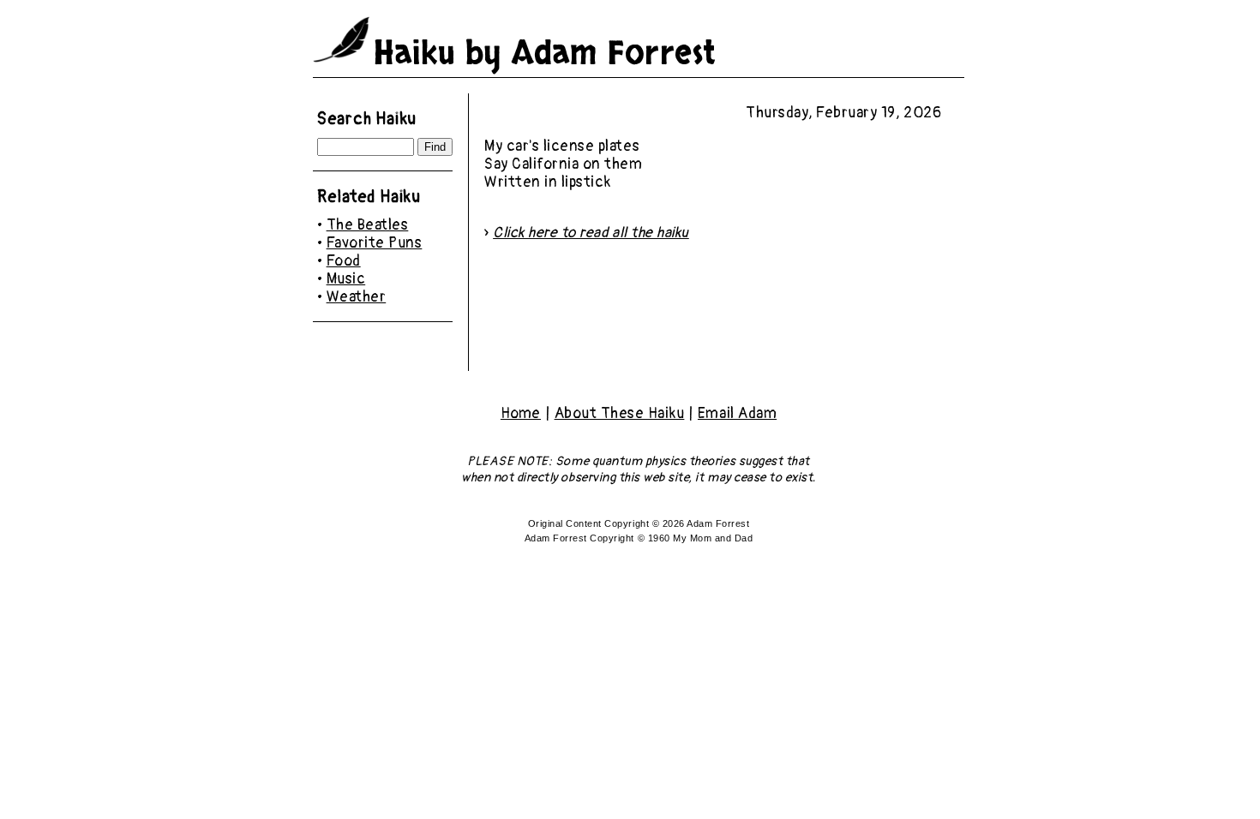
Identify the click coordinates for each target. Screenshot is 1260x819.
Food (344, 261)
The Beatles (368, 225)
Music (346, 279)
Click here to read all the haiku (591, 233)
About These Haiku (620, 413)
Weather (357, 297)
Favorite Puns (375, 243)
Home (521, 413)
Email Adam (737, 413)
